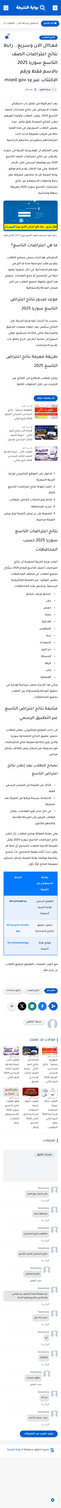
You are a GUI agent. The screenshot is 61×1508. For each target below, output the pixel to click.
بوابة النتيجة (27, 8)
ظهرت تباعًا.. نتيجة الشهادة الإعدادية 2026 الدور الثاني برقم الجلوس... (50, 1114)
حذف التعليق (36, 1280)
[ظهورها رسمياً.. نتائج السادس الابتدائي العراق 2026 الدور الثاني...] (46, 412)
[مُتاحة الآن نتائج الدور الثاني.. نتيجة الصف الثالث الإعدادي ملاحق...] (46, 432)
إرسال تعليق (44, 1154)
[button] (42, 1006)
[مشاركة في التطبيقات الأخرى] (12, 1006)
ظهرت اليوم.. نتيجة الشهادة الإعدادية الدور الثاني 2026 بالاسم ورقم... (30, 1114)
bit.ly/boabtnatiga (18, 943)
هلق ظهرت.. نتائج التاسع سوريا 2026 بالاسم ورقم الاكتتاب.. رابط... (12, 1112)
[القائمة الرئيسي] (55, 7)
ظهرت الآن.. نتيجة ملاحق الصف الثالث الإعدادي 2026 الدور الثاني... (18, 456)
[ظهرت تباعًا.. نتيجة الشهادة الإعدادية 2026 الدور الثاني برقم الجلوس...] (50, 1092)
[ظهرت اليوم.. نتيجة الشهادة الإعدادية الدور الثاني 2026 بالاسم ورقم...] (30, 1092)
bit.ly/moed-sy (17, 901)
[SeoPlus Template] (52, 1450)
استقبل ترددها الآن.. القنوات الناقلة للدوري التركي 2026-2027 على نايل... (20, 23)
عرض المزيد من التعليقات (38, 1434)
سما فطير (45, 90)
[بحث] (5, 7)
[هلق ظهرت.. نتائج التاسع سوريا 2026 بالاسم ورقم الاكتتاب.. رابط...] (11, 1092)
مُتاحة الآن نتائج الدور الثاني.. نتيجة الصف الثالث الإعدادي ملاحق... (19, 435)
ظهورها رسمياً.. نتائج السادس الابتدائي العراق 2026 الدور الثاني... (18, 414)
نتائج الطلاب (48, 37)
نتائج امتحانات (13, 991)
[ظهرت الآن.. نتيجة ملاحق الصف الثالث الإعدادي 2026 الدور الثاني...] (46, 453)
